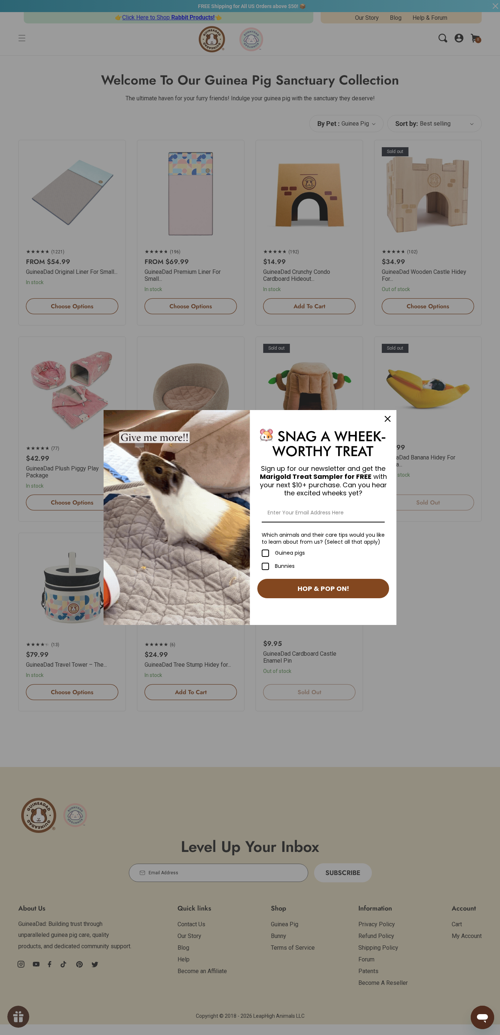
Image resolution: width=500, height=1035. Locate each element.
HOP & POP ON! (323, 588)
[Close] (387, 419)
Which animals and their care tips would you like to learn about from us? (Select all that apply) (323, 538)
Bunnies (285, 566)
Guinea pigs (290, 553)
